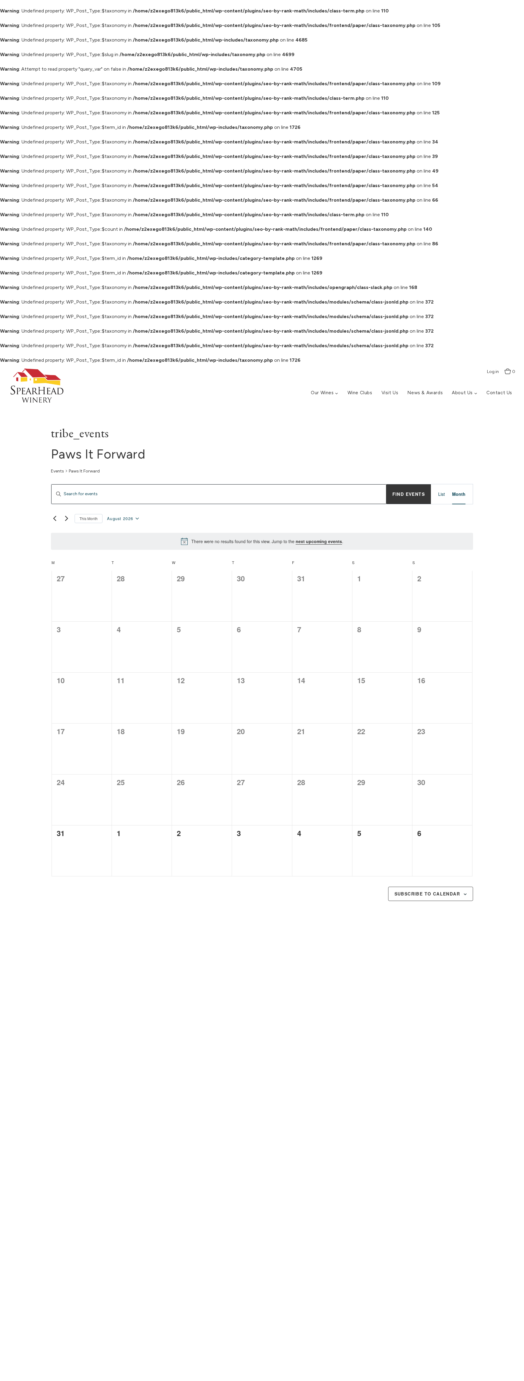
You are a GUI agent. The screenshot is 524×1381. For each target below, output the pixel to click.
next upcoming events (319, 541)
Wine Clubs (360, 392)
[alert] (262, 541)
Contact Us (499, 392)
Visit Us (389, 392)
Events (57, 471)
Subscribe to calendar (427, 894)
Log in (493, 371)
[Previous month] (54, 518)
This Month (88, 518)
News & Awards (425, 392)
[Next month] (66, 518)
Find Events (408, 494)
